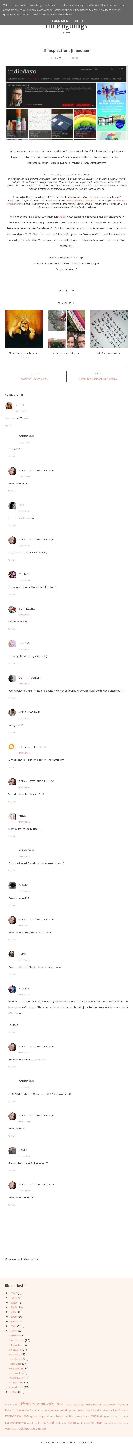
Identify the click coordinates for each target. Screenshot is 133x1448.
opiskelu (32, 1422)
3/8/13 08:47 (24, 442)
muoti (86, 1416)
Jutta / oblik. (30, 677)
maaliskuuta (16, 1377)
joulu (72, 1409)
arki (59, 1403)
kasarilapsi (92, 1410)
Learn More (60, 21)
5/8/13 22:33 (24, 1121)
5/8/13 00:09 (24, 925)
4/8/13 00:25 (24, 856)
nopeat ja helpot (112, 1416)
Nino (22, 815)
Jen (21, 505)
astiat (69, 1404)
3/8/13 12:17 (24, 649)
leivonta (51, 1416)
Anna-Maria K (29, 712)
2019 (14, 1302)
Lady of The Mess (32, 746)
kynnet (34, 1416)
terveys (123, 1422)
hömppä (42, 1410)
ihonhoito (53, 1410)
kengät (117, 1410)
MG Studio (87, 1442)
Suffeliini (27, 608)
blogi (75, 57)
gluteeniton (109, 1404)
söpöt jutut (111, 1422)
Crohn (8, 1404)
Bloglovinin (73, 200)
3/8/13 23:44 (24, 821)
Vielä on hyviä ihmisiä (109, 353)
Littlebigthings (66, 26)
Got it (78, 21)
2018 (14, 1307)
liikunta (60, 1416)
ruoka (72, 1422)
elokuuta (14, 1354)
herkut (9, 1409)
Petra (20, 405)
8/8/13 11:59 (24, 1190)
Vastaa (8, 425)
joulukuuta (15, 1335)
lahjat (42, 1416)
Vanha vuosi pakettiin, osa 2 (67, 353)
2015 (13, 1321)
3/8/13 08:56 (24, 476)
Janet (23, 1150)
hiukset (20, 1410)
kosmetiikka (13, 1415)
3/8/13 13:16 (24, 718)
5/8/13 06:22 (24, 960)
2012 (13, 1391)
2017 (13, 1312)
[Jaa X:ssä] (60, 290)
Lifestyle (27, 1403)
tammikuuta (16, 1387)
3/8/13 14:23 (24, 752)
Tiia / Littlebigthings (37, 470)
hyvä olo (30, 1410)
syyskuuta (15, 1349)
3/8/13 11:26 (24, 614)
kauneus (106, 1409)
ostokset (46, 1421)
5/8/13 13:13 (24, 994)
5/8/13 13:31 (24, 1052)
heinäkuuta (16, 1359)
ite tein (64, 1410)
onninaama (18, 1422)
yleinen (41, 1428)
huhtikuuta (15, 1373)
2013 (13, 1330)
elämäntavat (93, 1404)
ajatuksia (45, 1403)
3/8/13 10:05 (24, 511)
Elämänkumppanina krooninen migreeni (24, 355)
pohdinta (61, 1422)
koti (26, 1415)
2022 (14, 1293)
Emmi (22, 953)
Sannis (24, 988)
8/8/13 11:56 (24, 1156)
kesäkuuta (15, 1363)
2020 (14, 1297)
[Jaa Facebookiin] (66, 290)
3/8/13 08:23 (21, 411)
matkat (70, 1416)
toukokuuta (16, 1368)
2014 (13, 1326)
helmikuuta (16, 1382)
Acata (23, 884)
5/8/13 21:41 (24, 1087)
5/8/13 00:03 (24, 891)
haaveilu (123, 1404)
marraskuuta (17, 1340)
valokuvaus (26, 1428)
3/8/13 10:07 (24, 545)
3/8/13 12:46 (24, 683)
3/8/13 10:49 (24, 580)
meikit (78, 1416)
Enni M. (24, 643)
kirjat (125, 1410)
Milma (24, 574)
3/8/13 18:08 (24, 787)
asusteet (79, 1404)
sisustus (97, 1422)
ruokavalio (83, 1422)
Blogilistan (87, 200)
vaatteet (11, 1428)
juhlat (81, 1409)
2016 (14, 1316)
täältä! (62, 216)
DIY (15, 1404)
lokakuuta (15, 1344)
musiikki (96, 1415)
